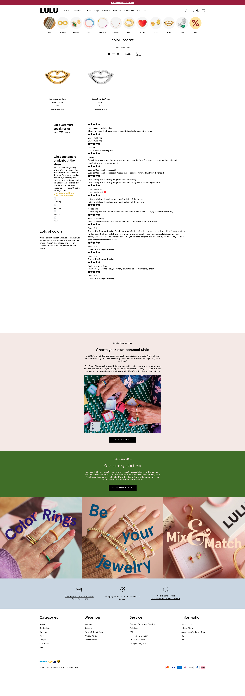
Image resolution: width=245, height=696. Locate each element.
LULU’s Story (187, 628)
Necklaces (117, 10)
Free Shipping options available (122, 3)
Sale (146, 10)
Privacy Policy (90, 636)
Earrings (87, 10)
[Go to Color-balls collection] (74, 308)
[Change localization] (197, 10)
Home (117, 48)
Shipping (88, 624)
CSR (183, 636)
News (42, 624)
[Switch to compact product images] (118, 54)
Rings (96, 10)
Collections (129, 10)
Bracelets (106, 10)
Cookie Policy (90, 639)
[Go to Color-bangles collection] (53, 289)
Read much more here (122, 440)
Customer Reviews (139, 639)
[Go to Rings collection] (74, 269)
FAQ (131, 632)
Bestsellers (76, 10)
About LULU (186, 624)
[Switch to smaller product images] (113, 54)
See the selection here (122, 488)
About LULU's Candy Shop (193, 632)
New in (66, 10)
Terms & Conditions (93, 632)
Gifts (139, 10)
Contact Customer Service (142, 624)
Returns (88, 628)
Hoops (43, 639)
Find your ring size (138, 643)
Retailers (134, 628)
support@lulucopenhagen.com (165, 598)
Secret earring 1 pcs (57, 100)
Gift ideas (44, 643)
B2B (183, 639)
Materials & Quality (139, 636)
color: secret (125, 48)
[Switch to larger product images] (109, 54)
